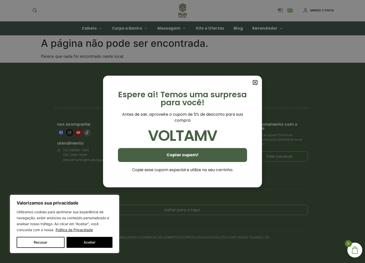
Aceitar (89, 242)
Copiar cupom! (183, 155)
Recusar (40, 242)
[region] (64, 224)
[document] (182, 131)
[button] (255, 82)
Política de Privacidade (74, 230)
